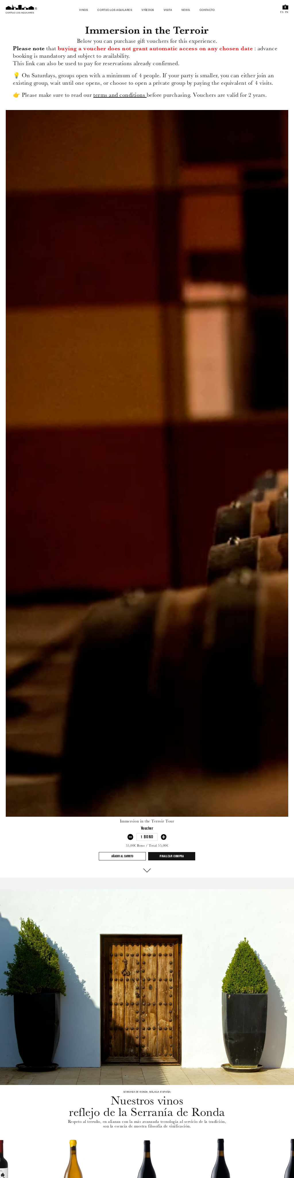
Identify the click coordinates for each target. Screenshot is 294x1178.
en (286, 12)
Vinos (83, 10)
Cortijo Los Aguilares (114, 10)
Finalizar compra (172, 856)
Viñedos (148, 10)
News (185, 10)
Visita (168, 10)
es (281, 12)
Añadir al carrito (122, 856)
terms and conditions (120, 95)
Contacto (207, 10)
